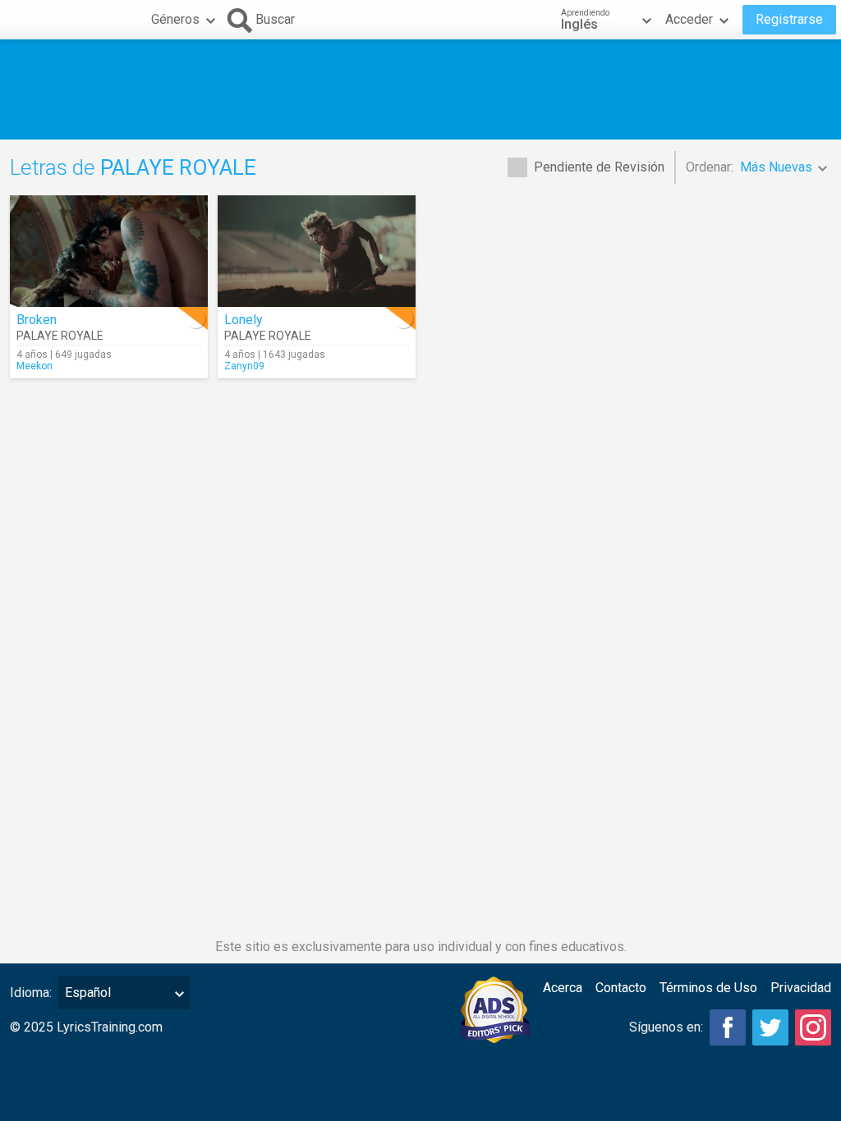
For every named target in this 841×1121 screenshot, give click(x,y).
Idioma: (31, 992)
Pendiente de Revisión (599, 167)
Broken (36, 319)
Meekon (34, 366)
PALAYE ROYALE (59, 335)
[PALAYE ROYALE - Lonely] (317, 251)
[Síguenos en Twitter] (770, 1027)
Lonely (243, 319)
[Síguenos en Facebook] (728, 1027)
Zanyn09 (244, 366)
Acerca (562, 987)
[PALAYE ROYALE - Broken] (109, 251)
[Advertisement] (420, 89)
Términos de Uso (708, 987)
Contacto (620, 987)
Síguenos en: (666, 1027)
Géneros (175, 19)
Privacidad (800, 987)
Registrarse (789, 19)
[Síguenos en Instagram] (813, 1027)
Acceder (689, 19)
